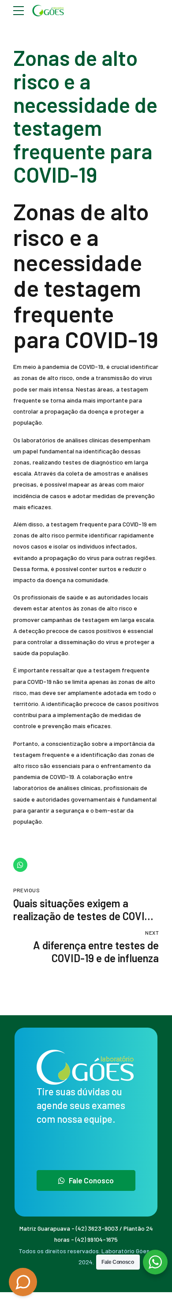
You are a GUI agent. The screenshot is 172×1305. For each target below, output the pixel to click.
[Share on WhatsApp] (20, 865)
